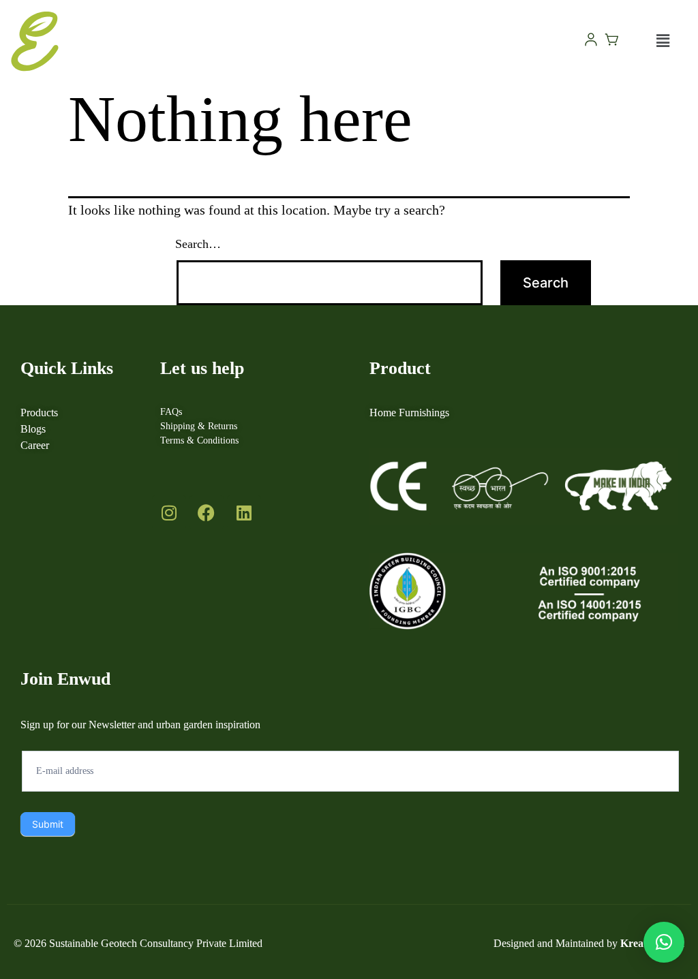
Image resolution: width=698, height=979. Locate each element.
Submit (47, 824)
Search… (198, 244)
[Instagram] (169, 512)
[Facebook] (206, 512)
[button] (663, 42)
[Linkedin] (244, 512)
